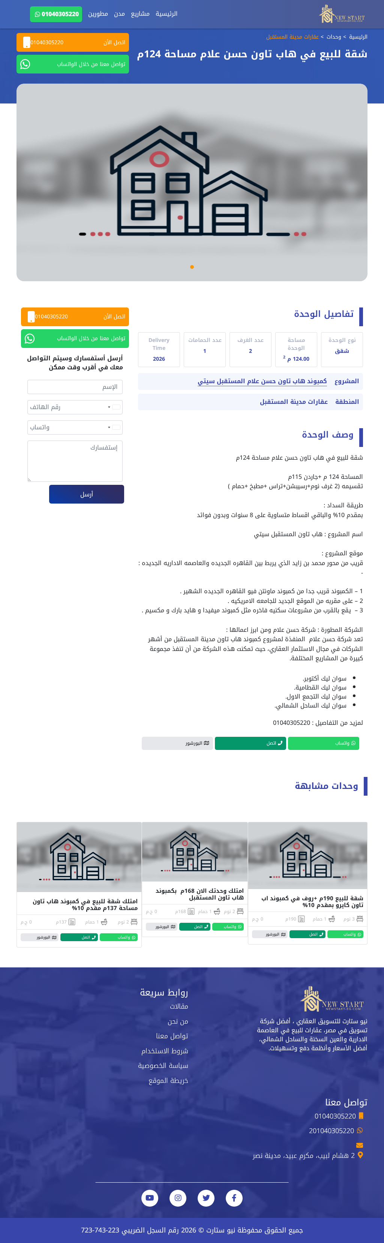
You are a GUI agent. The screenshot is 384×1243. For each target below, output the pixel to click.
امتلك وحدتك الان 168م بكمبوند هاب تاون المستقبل (200, 894)
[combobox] (113, 407)
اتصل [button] (271, 743)
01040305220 (60, 14)
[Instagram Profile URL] (178, 1198)
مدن (119, 13)
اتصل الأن (77, 42)
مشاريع (140, 13)
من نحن (178, 1021)
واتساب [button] (342, 743)
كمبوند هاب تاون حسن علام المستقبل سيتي (262, 381)
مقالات (179, 1006)
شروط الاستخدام (164, 1051)
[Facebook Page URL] (234, 1198)
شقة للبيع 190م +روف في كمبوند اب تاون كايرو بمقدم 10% (312, 901)
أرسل (86, 494)
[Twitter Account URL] (206, 1198)
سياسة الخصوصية (163, 1065)
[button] (192, 267)
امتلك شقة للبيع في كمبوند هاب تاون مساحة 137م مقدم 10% (85, 904)
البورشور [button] (194, 743)
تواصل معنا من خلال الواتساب (91, 64)
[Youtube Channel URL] (149, 1198)
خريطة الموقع (168, 1080)
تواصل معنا (172, 1036)
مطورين (98, 13)
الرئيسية (167, 13)
